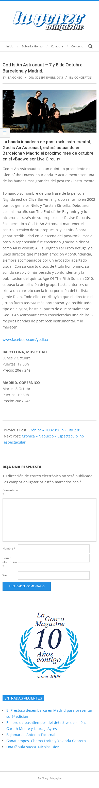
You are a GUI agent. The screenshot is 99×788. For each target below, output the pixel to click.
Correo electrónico (10, 562)
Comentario (10, 492)
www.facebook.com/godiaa (25, 339)
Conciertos (83, 77)
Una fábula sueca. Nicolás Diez (32, 746)
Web (5, 575)
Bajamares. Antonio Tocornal (30, 734)
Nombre (9, 548)
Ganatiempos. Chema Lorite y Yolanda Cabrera (46, 740)
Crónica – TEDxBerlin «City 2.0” (54, 430)
